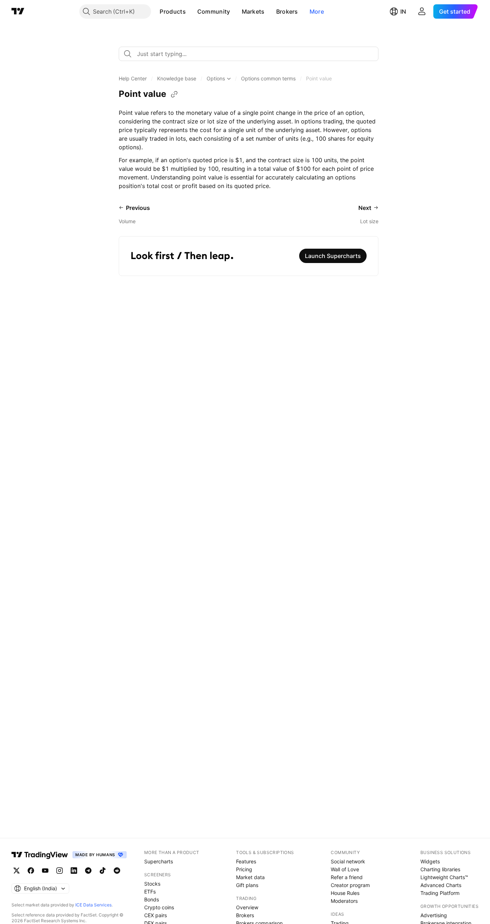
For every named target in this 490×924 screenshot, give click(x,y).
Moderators (344, 901)
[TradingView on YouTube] (45, 871)
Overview (247, 907)
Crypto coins (159, 907)
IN (403, 11)
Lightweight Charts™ (444, 877)
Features (246, 861)
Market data (250, 877)
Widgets (430, 861)
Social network (348, 861)
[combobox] (248, 54)
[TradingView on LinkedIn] (74, 871)
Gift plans (247, 885)
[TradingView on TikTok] (103, 871)
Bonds (151, 899)
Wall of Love (345, 869)
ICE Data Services (93, 904)
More (317, 11)
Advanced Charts (440, 885)
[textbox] (251, 54)
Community (213, 11)
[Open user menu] (422, 11)
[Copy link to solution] (174, 94)
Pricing (244, 869)
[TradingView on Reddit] (117, 871)
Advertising (433, 915)
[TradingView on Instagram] (60, 871)
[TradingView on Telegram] (88, 871)
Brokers (287, 11)
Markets (253, 11)
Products (172, 11)
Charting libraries (440, 869)
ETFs (150, 891)
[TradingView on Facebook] (31, 871)
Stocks (152, 884)
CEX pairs (155, 915)
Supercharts (158, 861)
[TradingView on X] (16, 871)
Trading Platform (440, 893)
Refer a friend (347, 877)
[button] (191, 11)
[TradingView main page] (17, 11)
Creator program (350, 885)
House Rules (345, 893)
